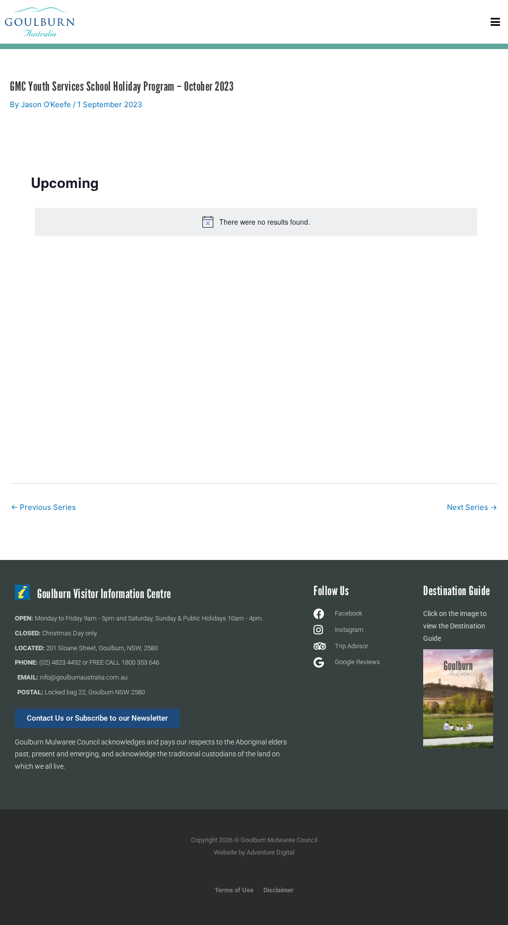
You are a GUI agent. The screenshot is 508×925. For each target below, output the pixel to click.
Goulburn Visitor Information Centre (104, 594)
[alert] (256, 222)
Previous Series (43, 507)
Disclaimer (278, 890)
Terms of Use (234, 890)
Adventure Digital (270, 852)
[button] (495, 21)
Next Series (472, 507)
